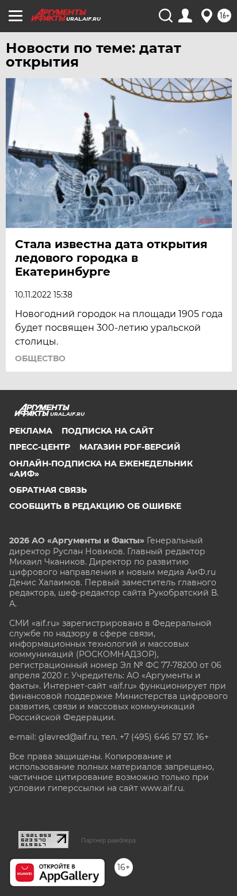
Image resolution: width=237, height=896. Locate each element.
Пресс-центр (39, 447)
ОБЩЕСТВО (40, 358)
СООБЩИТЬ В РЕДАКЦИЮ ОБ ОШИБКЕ (95, 506)
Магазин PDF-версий (130, 447)
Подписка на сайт (108, 431)
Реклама (30, 431)
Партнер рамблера (108, 840)
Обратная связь (48, 490)
